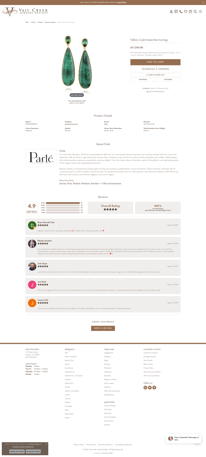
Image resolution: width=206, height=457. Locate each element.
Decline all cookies (17, 451)
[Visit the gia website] (84, 436)
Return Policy (148, 364)
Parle (106, 124)
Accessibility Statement (123, 445)
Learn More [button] (121, 2)
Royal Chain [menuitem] (69, 414)
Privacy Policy (148, 368)
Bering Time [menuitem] (69, 360)
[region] (77, 62)
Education (108, 413)
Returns (168, 79)
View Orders (148, 360)
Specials (107, 425)
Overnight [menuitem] (68, 406)
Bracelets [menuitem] (107, 376)
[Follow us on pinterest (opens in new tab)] (150, 387)
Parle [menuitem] (66, 410)
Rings (69, 183)
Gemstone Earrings (50, 22)
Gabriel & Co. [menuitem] (70, 372)
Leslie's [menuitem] (67, 395)
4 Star (43, 205)
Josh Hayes (42, 264)
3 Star (43, 208)
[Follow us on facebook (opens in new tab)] (154, 387)
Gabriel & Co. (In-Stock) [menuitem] (73, 376)
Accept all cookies (33, 451)
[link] (176, 11)
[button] (171, 11)
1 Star (43, 212)
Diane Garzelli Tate (46, 223)
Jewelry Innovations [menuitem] (72, 391)
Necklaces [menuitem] (108, 372)
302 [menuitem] (66, 353)
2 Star (43, 210)
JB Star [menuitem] (67, 387)
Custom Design (110, 406)
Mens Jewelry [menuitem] (109, 383)
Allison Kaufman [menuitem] (71, 357)
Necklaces (86, 183)
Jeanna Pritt (43, 300)
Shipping (143, 79)
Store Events (108, 421)
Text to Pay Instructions (152, 372)
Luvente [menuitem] (68, 399)
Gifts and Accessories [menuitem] (112, 391)
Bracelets (95, 183)
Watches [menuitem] (107, 387)
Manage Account (150, 357)
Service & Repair (110, 417)
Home (27, 22)
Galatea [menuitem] (68, 380)
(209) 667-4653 (77, 103)
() (81, 203)
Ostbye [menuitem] (67, 402)
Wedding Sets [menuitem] (109, 395)
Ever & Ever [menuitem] (69, 368)
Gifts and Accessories (112, 183)
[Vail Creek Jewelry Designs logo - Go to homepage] (25, 11)
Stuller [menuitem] (67, 418)
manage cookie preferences (23, 447)
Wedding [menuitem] (107, 357)
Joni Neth (42, 282)
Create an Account (150, 353)
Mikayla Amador (45, 241)
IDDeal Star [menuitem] (69, 383)
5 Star (43, 203)
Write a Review (103, 328)
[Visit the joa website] (94, 436)
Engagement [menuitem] (108, 353)
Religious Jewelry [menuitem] (110, 380)
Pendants (76, 183)
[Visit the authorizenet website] (113, 436)
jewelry (33, 22)
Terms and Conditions (152, 376)
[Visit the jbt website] (122, 436)
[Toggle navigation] (201, 11)
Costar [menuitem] (67, 364)
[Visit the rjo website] (104, 436)
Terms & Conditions (105, 445)
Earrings (40, 22)
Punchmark (107, 453)
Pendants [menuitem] (107, 368)
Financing (107, 409)
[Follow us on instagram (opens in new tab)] (145, 387)
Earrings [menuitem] (107, 364)
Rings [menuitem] (106, 360)
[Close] (203, 2)
